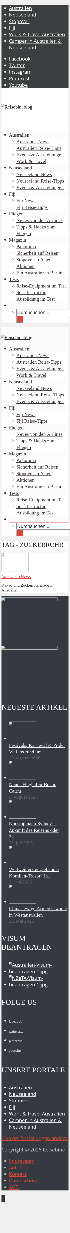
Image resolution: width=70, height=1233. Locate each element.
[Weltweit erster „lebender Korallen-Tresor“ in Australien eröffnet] (22, 862)
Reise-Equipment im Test (41, 286)
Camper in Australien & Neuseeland (35, 44)
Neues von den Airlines (39, 220)
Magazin (17, 240)
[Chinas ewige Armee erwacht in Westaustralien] (22, 901)
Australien (20, 8)
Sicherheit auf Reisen (37, 253)
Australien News (32, 141)
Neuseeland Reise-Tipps (40, 181)
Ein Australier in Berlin (39, 272)
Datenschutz (23, 1180)
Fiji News (25, 200)
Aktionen (25, 266)
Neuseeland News (34, 174)
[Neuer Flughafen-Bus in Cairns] (22, 777)
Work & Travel (31, 161)
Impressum (22, 1161)
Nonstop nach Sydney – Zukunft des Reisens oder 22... (34, 830)
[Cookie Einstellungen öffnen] (29, 1228)
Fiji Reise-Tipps (32, 207)
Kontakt (18, 1174)
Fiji (12, 28)
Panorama (26, 246)
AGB (14, 1187)
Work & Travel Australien (37, 34)
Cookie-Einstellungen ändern (35, 1138)
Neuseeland (22, 14)
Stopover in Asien (34, 259)
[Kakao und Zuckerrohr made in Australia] (15, 569)
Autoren (18, 1167)
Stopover (19, 21)
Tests (14, 279)
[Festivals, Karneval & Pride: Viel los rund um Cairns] (22, 738)
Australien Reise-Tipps (38, 148)
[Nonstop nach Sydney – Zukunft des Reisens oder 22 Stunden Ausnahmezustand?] (22, 817)
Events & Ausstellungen (40, 154)
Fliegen (16, 213)
